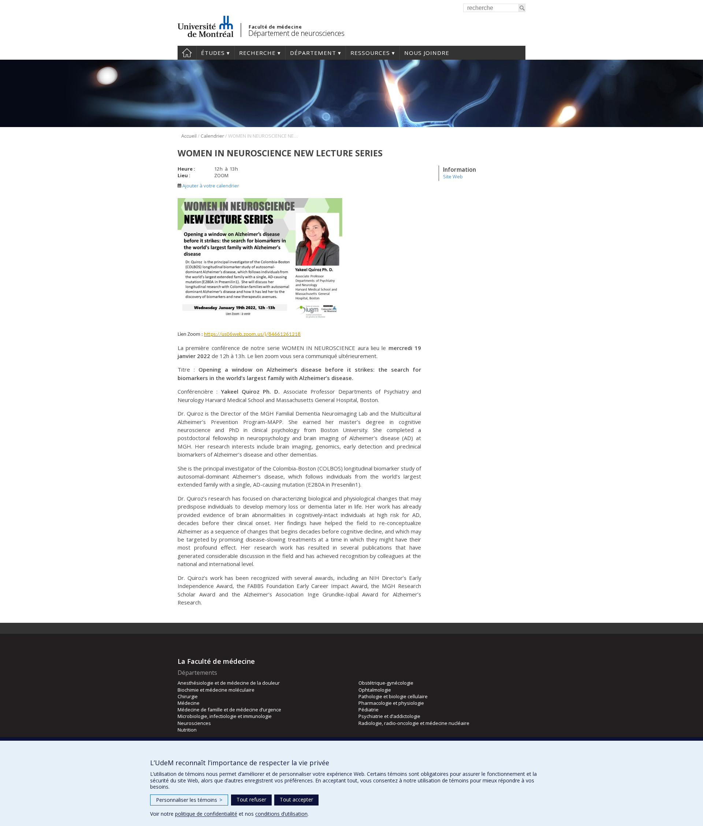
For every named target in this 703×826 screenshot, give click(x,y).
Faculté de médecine (275, 26)
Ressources (370, 52)
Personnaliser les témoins (189, 799)
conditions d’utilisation (281, 813)
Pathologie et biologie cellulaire (393, 696)
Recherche (257, 52)
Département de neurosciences (296, 33)
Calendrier (212, 136)
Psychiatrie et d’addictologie (389, 716)
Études (213, 52)
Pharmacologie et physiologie (391, 703)
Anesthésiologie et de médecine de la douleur (229, 683)
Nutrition (187, 729)
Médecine (189, 703)
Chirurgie (188, 696)
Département (313, 52)
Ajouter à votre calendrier (210, 185)
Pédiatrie (368, 709)
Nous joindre (426, 52)
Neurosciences (194, 723)
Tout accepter (296, 799)
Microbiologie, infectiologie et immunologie (225, 716)
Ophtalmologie (374, 690)
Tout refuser (251, 799)
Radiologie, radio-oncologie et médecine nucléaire (413, 723)
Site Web (453, 176)
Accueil (187, 53)
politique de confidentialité (206, 813)
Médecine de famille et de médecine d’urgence (229, 709)
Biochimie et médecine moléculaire (216, 690)
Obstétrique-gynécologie (385, 683)
